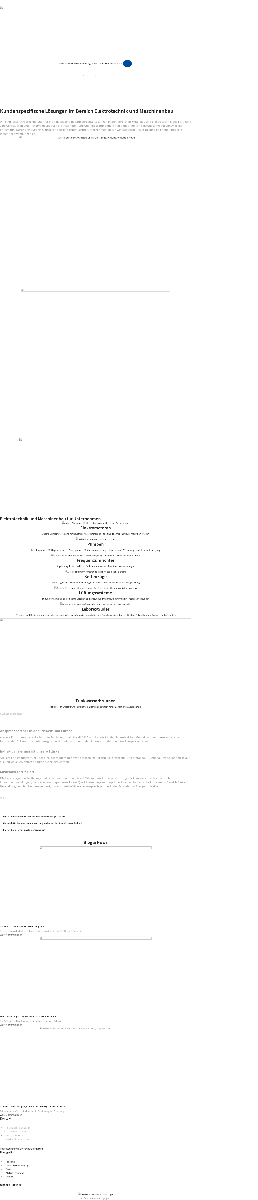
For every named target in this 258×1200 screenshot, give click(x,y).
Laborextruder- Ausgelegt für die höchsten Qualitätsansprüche (33, 1106)
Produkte (63, 63)
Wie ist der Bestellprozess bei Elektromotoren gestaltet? (34, 816)
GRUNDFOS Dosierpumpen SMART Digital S (22, 926)
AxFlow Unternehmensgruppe (95, 1198)
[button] (95, 816)
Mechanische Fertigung (79, 63)
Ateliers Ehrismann (106, 63)
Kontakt (119, 63)
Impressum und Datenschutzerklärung (22, 1148)
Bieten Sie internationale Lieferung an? (24, 830)
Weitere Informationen (11, 934)
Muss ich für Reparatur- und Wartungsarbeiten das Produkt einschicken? (42, 823)
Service (93, 63)
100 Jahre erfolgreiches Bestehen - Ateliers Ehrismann (28, 1016)
